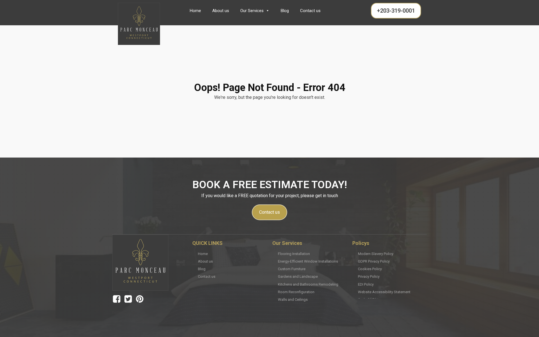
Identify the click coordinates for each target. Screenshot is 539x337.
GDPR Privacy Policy (374, 261)
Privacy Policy (369, 276)
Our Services (252, 10)
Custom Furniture (291, 269)
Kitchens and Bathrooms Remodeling (308, 284)
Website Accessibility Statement (384, 292)
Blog (285, 10)
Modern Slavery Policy (375, 254)
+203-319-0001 (396, 10)
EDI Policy (366, 284)
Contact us (310, 10)
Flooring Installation (294, 254)
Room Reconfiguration (296, 292)
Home (195, 10)
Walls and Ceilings (293, 299)
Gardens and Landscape (298, 276)
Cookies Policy (370, 269)
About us (220, 10)
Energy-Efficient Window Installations (308, 261)
